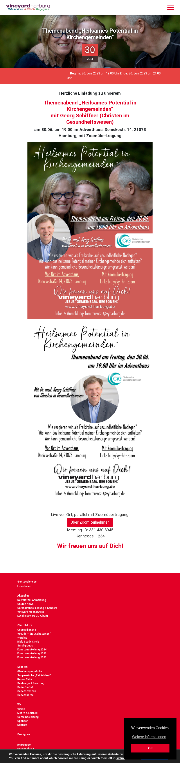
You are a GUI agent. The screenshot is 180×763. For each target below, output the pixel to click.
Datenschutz (25, 748)
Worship (22, 637)
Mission (22, 666)
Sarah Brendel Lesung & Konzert (37, 607)
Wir (19, 704)
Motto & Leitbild (27, 713)
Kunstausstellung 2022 (32, 657)
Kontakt (22, 724)
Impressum (24, 744)
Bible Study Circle (28, 641)
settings (121, 758)
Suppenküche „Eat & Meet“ (34, 675)
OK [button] (150, 748)
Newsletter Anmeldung (31, 600)
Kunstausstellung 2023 (32, 653)
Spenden (22, 720)
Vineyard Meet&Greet (30, 611)
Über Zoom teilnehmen (90, 522)
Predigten (23, 734)
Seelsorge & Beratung (30, 683)
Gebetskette (25, 695)
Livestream (24, 586)
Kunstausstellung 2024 (32, 649)
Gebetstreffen (26, 691)
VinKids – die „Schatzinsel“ (34, 633)
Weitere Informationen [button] (149, 737)
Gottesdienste (26, 581)
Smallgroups (25, 645)
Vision (21, 709)
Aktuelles (23, 595)
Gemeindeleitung (28, 717)
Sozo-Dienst (25, 687)
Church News (25, 604)
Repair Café (24, 679)
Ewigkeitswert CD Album (32, 615)
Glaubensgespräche (29, 671)
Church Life (24, 625)
